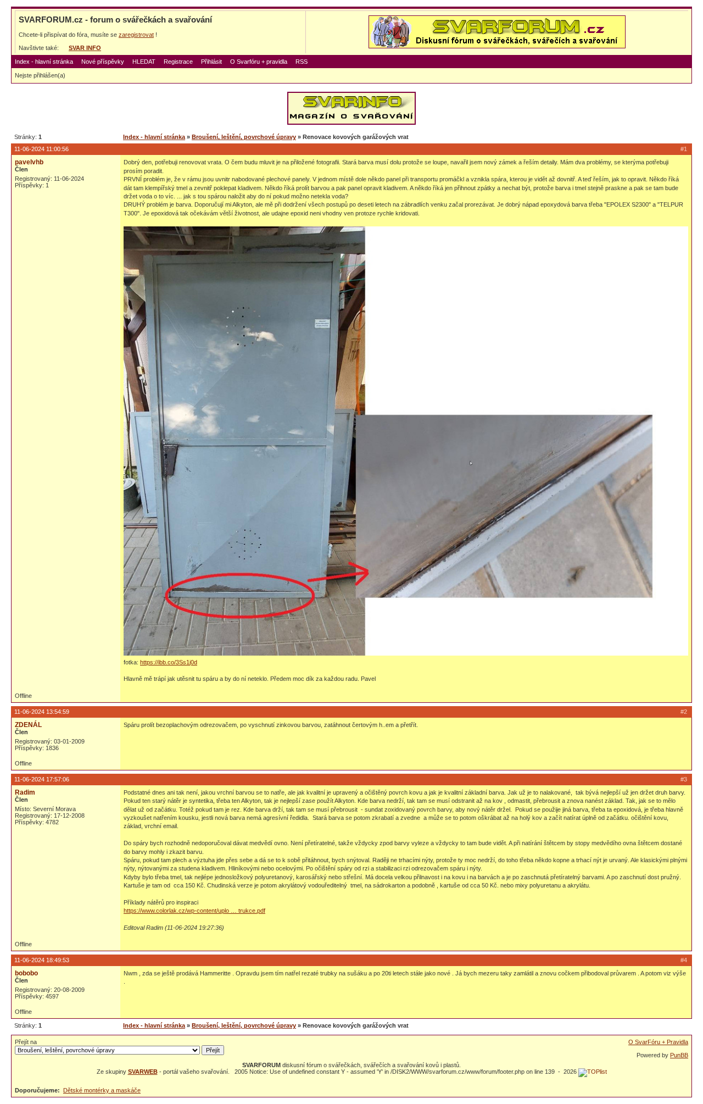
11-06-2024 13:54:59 (41, 711)
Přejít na (26, 1042)
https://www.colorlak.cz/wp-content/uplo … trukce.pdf (194, 910)
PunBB (679, 1055)
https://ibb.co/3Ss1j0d (168, 662)
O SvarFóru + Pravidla (658, 1042)
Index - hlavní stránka (44, 61)
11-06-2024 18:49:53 (41, 960)
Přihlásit (211, 61)
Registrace (178, 61)
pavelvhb (29, 162)
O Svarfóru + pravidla (258, 61)
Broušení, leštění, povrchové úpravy (244, 137)
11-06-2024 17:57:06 (41, 779)
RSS (301, 61)
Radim (25, 792)
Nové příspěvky (102, 61)
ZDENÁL (28, 725)
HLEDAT (143, 61)
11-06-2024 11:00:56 (41, 149)
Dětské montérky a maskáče (102, 1090)
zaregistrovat (136, 34)
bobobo (26, 973)
